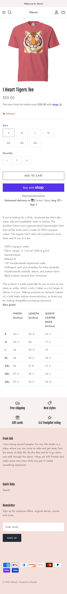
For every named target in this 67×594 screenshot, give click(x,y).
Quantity (7, 153)
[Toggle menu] (4, 12)
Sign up (12, 538)
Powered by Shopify (28, 582)
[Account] (55, 12)
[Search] (11, 12)
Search (6, 490)
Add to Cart (33, 176)
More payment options (33, 195)
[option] (33, 51)
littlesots (10, 114)
